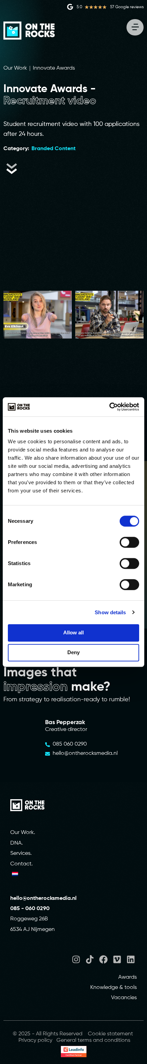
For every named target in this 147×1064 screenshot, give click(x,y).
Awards (127, 977)
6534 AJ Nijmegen (32, 929)
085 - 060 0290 (30, 908)
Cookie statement (110, 1034)
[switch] (129, 542)
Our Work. (22, 832)
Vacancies (124, 998)
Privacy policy (35, 1040)
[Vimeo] (117, 959)
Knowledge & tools (113, 987)
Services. (21, 853)
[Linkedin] (131, 959)
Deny (73, 652)
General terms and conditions (93, 1040)
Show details (110, 612)
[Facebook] (103, 959)
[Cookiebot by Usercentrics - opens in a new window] (109, 406)
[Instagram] (76, 959)
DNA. (16, 843)
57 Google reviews (127, 7)
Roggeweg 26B (29, 919)
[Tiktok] (90, 959)
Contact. (21, 864)
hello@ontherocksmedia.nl (44, 898)
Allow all (73, 632)
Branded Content (53, 149)
